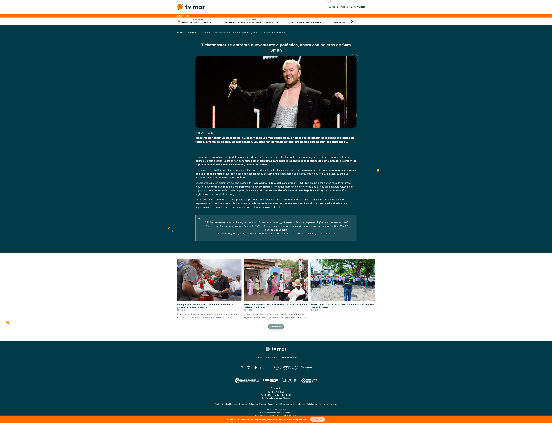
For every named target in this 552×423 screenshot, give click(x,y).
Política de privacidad (297, 419)
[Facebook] (241, 368)
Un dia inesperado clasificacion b (197, 22)
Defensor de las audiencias (293, 404)
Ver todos (276, 326)
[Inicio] (191, 7)
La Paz (258, 357)
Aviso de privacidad (257, 404)
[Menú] (373, 7)
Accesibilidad (274, 404)
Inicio (180, 32)
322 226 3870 (278, 392)
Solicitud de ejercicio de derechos (322, 404)
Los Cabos (271, 357)
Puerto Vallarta (289, 357)
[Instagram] (248, 368)
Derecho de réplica (238, 404)
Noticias (192, 32)
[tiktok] (255, 368)
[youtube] (262, 368)
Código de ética (222, 404)
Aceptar (317, 419)
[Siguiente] (352, 21)
